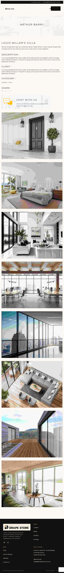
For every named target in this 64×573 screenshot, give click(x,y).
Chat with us (26, 99)
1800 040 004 (36, 2)
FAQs (4, 550)
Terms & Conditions (50, 570)
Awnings (36, 539)
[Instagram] (8, 542)
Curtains (36, 527)
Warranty (5, 558)
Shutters (36, 535)
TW (5, 90)
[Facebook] (4, 542)
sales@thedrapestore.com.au (52, 2)
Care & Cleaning (7, 554)
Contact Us (6, 562)
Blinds (35, 531)
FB (2, 90)
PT (11, 90)
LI (8, 90)
